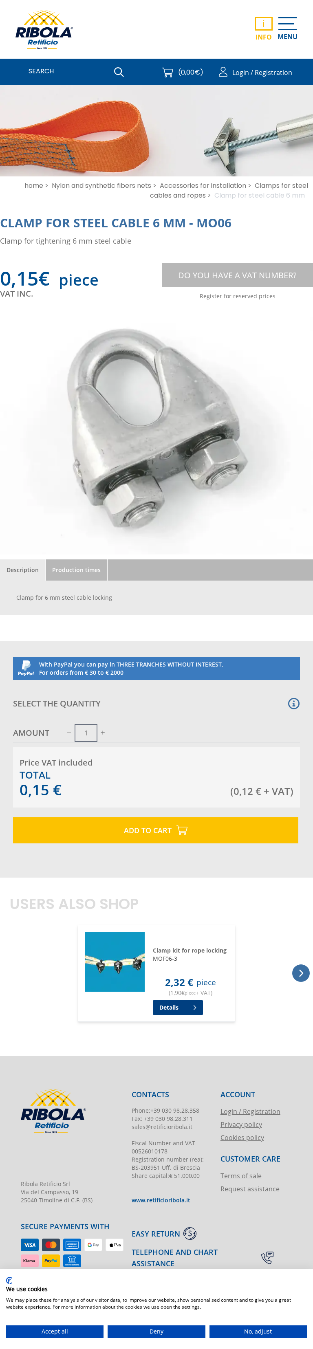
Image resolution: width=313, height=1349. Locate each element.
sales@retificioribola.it (162, 1127)
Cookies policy (242, 1137)
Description (23, 570)
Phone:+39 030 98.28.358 (165, 1110)
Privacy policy (241, 1124)
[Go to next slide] (301, 973)
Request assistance (250, 1188)
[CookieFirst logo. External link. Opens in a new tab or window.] (9, 1280)
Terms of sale (241, 1175)
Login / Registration (250, 1111)
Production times (76, 570)
